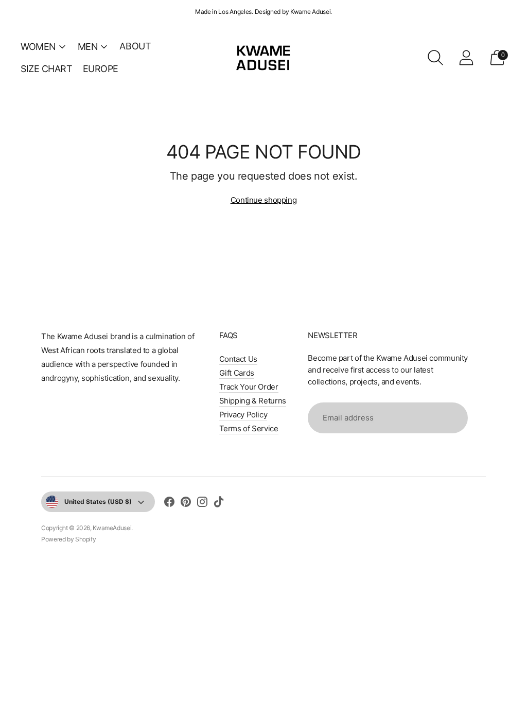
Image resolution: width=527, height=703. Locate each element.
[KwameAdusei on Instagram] (202, 503)
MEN (88, 46)
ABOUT (135, 46)
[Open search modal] (435, 57)
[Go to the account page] (466, 57)
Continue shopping (264, 200)
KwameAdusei (112, 528)
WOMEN (38, 46)
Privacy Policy (243, 414)
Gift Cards (236, 373)
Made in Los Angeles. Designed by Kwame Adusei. (263, 11)
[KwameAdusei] (263, 57)
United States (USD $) (98, 501)
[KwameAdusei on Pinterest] (186, 503)
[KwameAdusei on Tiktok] (219, 503)
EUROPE (100, 68)
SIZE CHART (47, 68)
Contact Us (238, 359)
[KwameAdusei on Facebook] (169, 503)
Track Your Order (248, 387)
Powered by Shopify (68, 539)
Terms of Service (248, 428)
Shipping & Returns (252, 401)
